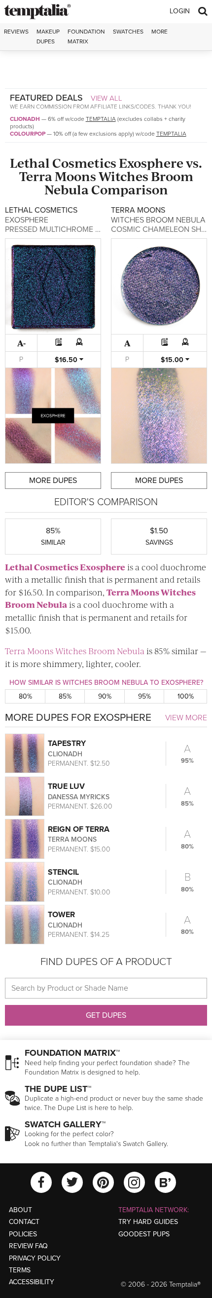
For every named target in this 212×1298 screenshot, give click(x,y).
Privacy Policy (35, 1258)
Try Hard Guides (148, 1222)
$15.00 (173, 360)
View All (106, 98)
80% (25, 696)
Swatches (128, 31)
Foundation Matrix (86, 36)
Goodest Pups (144, 1234)
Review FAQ (28, 1246)
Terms (20, 1270)
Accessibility (31, 1282)
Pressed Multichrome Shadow (67, 229)
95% (144, 696)
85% (65, 696)
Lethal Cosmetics (63, 162)
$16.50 (67, 360)
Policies (23, 1234)
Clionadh (25, 118)
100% (185, 696)
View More (186, 718)
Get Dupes (106, 1015)
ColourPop (27, 133)
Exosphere (151, 162)
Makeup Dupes (48, 36)
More (159, 31)
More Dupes (53, 480)
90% (104, 696)
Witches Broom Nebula (118, 182)
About (20, 1210)
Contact (24, 1222)
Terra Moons (57, 176)
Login (180, 11)
